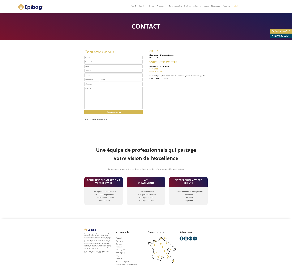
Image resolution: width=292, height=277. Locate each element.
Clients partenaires (175, 6)
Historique (142, 6)
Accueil (133, 6)
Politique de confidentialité (126, 265)
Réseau (206, 6)
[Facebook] (182, 238)
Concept (151, 6)
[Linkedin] (195, 238)
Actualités (226, 6)
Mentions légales (122, 262)
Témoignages (215, 6)
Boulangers (120, 250)
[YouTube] (190, 238)
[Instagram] (186, 238)
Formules (160, 6)
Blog (117, 256)
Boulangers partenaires (192, 6)
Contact (235, 6)
